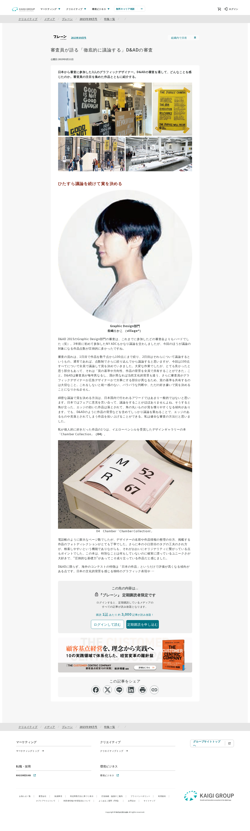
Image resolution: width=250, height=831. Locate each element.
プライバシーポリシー (142, 796)
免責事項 (60, 796)
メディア (49, 19)
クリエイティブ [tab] (74, 8)
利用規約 (163, 796)
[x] (107, 690)
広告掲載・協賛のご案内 (113, 796)
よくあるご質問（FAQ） (111, 800)
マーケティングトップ (27, 750)
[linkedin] (131, 690)
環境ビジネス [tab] (99, 8)
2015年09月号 (89, 19)
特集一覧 (109, 19)
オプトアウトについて (47, 800)
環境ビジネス (107, 775)
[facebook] (96, 690)
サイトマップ (149, 800)
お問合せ (133, 800)
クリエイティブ (28, 19)
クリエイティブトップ (111, 750)
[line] (119, 690)
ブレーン (67, 19)
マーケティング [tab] (48, 8)
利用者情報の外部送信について (79, 800)
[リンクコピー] (154, 690)
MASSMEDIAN (23, 775)
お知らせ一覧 (26, 796)
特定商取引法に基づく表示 (83, 796)
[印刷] (143, 690)
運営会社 (44, 796)
